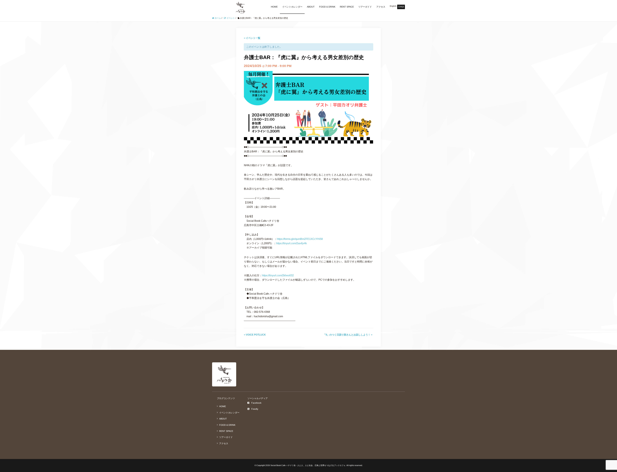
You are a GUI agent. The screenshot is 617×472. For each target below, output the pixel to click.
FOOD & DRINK (327, 6)
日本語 (401, 7)
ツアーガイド (365, 6)
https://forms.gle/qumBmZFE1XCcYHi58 (300, 239)
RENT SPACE (347, 6)
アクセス (380, 6)
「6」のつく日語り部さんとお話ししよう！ (347, 334)
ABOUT (311, 6)
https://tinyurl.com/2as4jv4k (291, 243)
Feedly (254, 409)
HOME (274, 6)
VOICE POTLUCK (255, 334)
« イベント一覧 (252, 38)
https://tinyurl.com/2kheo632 (278, 275)
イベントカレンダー (292, 6)
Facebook (256, 403)
